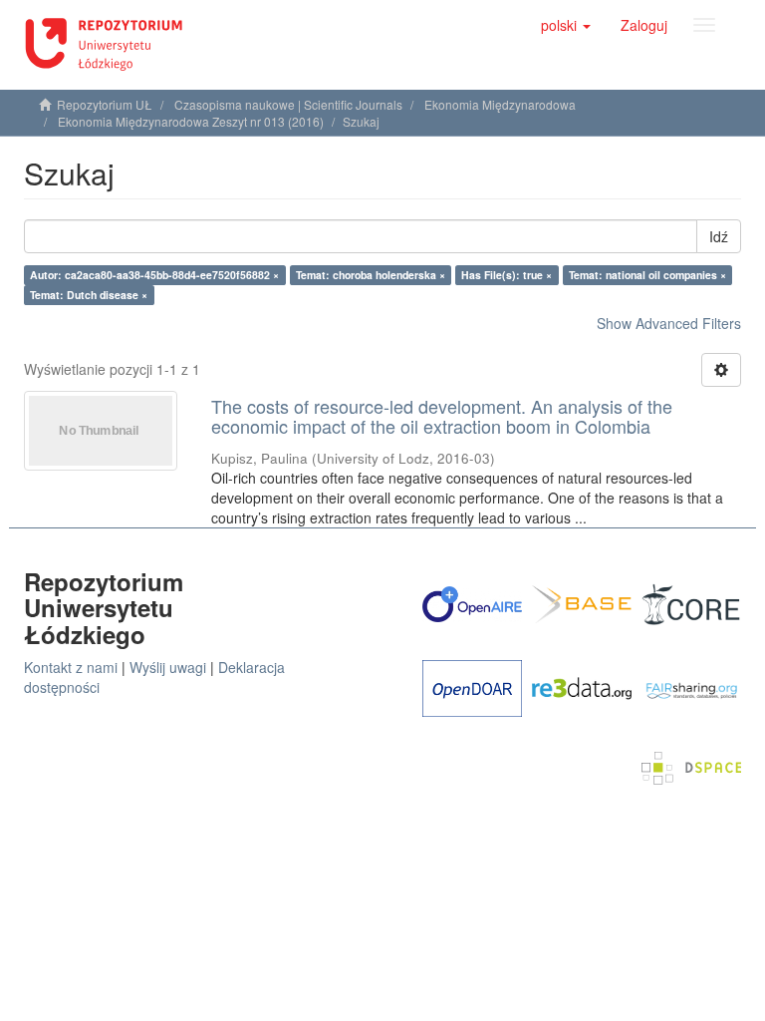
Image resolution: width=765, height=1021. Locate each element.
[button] (566, 25)
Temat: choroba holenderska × (370, 274)
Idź (718, 236)
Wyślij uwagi (167, 667)
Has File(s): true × (506, 274)
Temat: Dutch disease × (88, 294)
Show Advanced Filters (669, 323)
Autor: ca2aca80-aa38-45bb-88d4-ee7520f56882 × (154, 274)
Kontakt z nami (71, 667)
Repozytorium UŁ (104, 104)
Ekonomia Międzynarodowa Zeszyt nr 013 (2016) (191, 121)
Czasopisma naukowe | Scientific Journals (288, 104)
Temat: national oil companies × (647, 274)
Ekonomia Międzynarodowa (500, 104)
